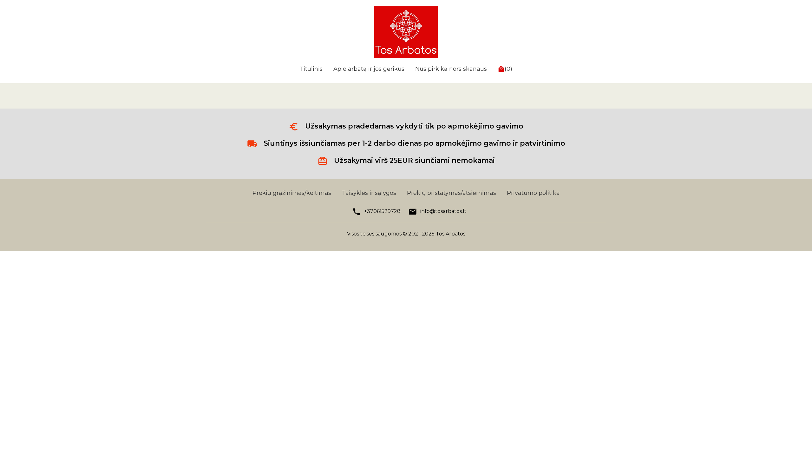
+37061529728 (382, 211)
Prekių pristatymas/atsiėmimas (451, 192)
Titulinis (311, 68)
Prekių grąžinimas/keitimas (291, 192)
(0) (508, 68)
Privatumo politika (533, 192)
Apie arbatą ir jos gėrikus (368, 68)
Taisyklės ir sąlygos (369, 192)
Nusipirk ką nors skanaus (451, 68)
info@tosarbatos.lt (443, 211)
